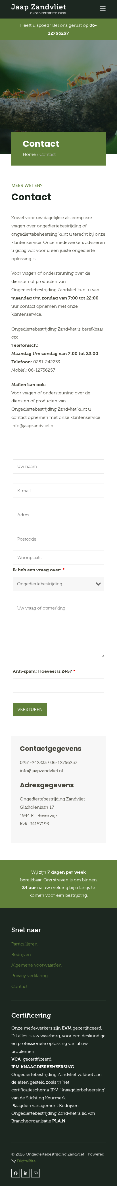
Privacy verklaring (29, 975)
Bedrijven (21, 954)
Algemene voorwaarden (36, 965)
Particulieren (24, 944)
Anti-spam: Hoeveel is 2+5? (44, 671)
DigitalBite (26, 1161)
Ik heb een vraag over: (39, 569)
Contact (19, 986)
